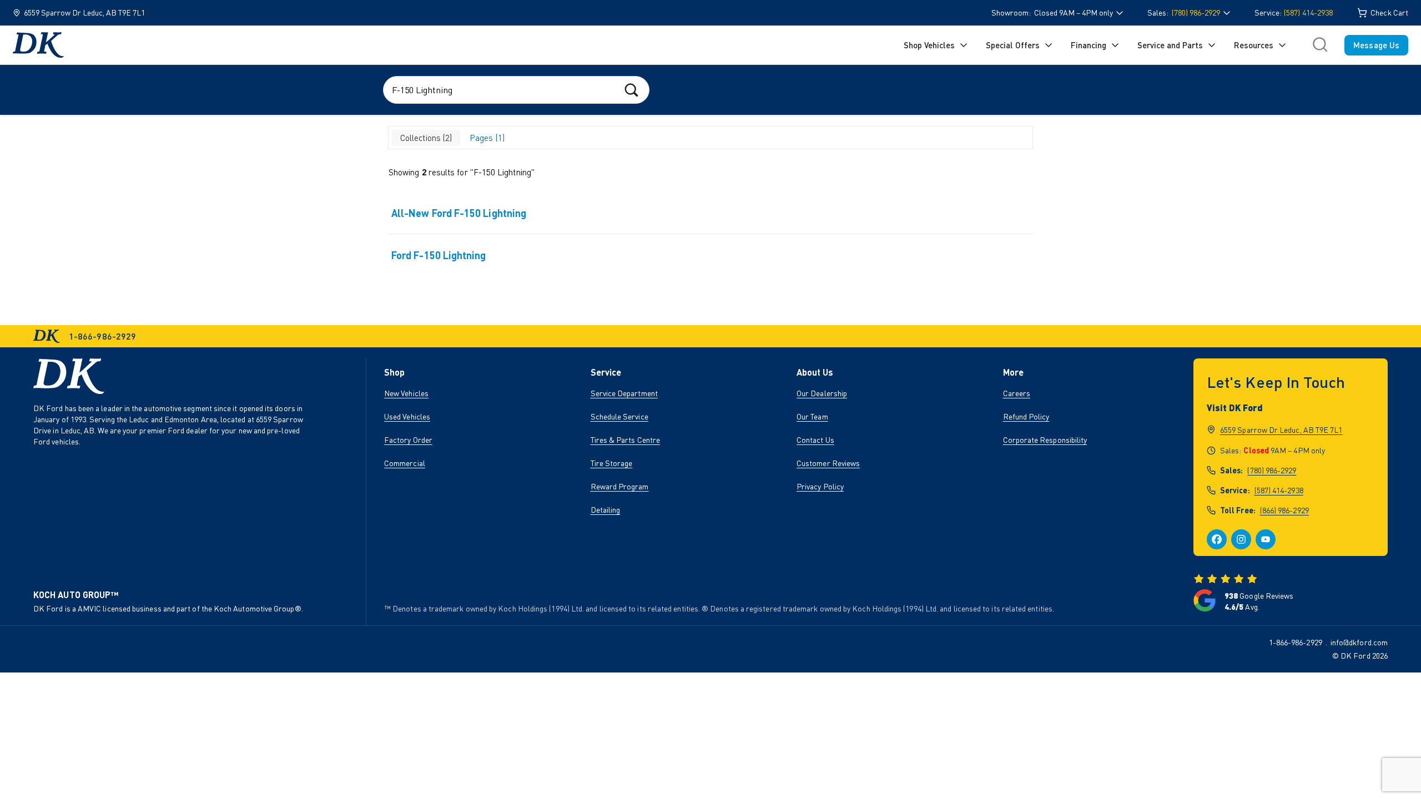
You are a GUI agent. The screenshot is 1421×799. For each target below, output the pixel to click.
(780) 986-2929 (1271, 470)
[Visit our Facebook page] (1217, 539)
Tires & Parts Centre (626, 439)
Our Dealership (822, 393)
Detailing (606, 509)
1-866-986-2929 (1295, 642)
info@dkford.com (1359, 642)
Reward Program (620, 486)
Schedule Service (619, 416)
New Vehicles (406, 393)
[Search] (631, 90)
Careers (1017, 393)
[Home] (38, 45)
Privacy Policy (820, 486)
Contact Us (815, 439)
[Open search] (1320, 45)
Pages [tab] (486, 138)
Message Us (1376, 45)
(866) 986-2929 (1284, 510)
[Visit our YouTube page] (1266, 539)
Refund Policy (1026, 416)
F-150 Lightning (502, 172)
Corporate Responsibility (1045, 439)
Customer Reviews (828, 463)
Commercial (404, 463)
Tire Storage (612, 463)
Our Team (812, 416)
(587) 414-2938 (1308, 12)
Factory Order (408, 439)
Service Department (624, 393)
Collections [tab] (425, 138)
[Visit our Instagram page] (1241, 539)
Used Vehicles (407, 416)
